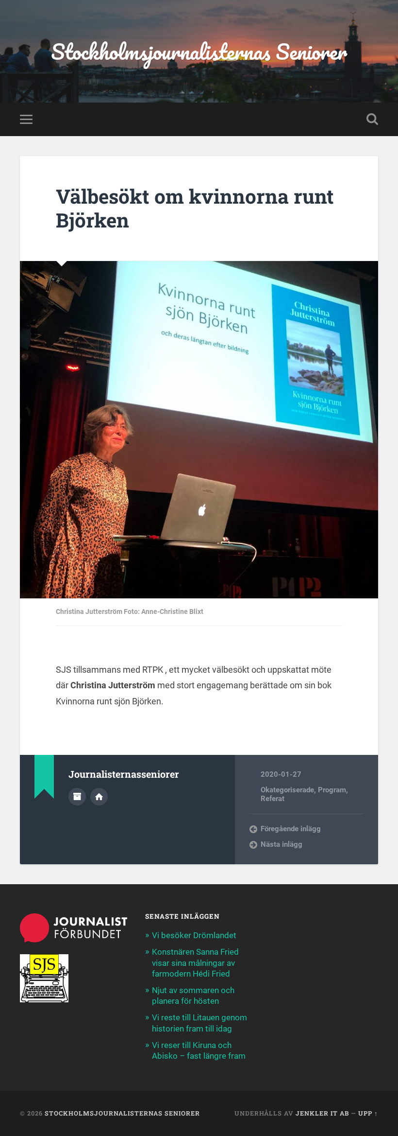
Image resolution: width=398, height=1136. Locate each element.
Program (332, 790)
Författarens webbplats (99, 796)
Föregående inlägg (291, 828)
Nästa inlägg (281, 844)
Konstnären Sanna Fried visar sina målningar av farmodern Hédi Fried (195, 962)
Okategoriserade (287, 790)
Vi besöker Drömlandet (194, 935)
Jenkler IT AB (322, 1113)
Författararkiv (77, 796)
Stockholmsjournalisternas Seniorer (199, 51)
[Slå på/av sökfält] (372, 119)
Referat (272, 798)
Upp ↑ (368, 1113)
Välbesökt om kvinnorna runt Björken (195, 208)
